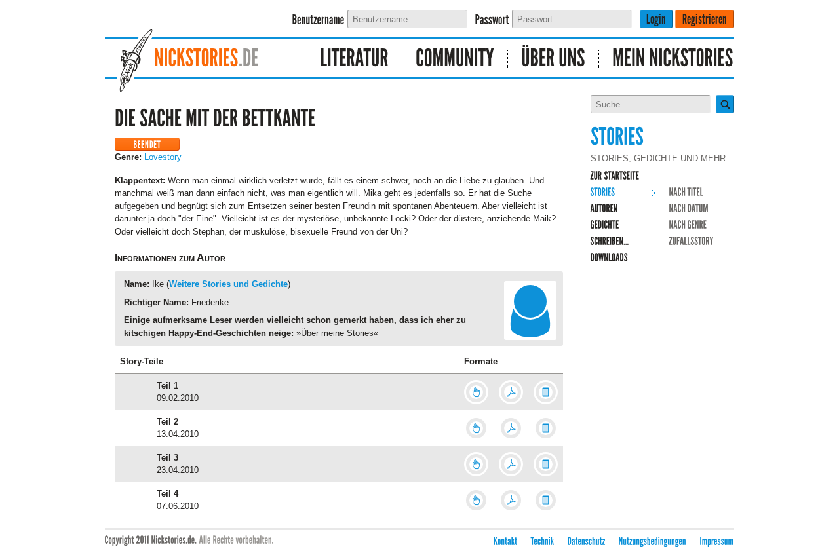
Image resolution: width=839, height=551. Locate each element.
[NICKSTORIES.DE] (200, 59)
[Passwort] (492, 20)
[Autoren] (604, 208)
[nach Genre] (688, 225)
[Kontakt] (506, 541)
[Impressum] (717, 541)
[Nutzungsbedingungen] (653, 541)
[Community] (455, 59)
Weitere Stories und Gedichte (228, 284)
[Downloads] (610, 258)
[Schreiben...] (610, 241)
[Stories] (603, 192)
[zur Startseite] (615, 176)
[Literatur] (354, 59)
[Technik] (543, 541)
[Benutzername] (318, 20)
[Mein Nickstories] (666, 59)
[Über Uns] (553, 59)
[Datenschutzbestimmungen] (587, 541)
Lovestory (163, 157)
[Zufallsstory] (691, 241)
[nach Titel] (686, 192)
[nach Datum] (689, 208)
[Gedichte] (605, 225)
